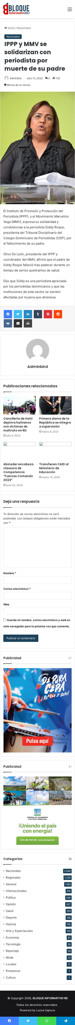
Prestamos (13, 970)
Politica (11, 897)
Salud (9, 910)
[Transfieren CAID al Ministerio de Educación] (55, 451)
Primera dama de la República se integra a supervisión (55, 422)
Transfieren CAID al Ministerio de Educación (54, 468)
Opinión (11, 904)
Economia (12, 937)
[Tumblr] (38, 314)
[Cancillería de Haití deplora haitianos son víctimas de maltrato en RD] (19, 405)
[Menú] (70, 10)
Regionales (13, 877)
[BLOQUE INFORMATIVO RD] (16, 9)
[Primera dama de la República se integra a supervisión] (55, 405)
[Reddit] (58, 314)
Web (6, 604)
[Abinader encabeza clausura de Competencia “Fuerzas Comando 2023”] (19, 451)
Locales (11, 964)
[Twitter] (18, 314)
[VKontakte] (8, 323)
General (11, 884)
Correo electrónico (17, 588)
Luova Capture (45, 1010)
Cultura (11, 977)
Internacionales (16, 890)
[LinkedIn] (28, 314)
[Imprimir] (28, 323)
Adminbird (15, 78)
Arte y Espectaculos (19, 930)
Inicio (10, 28)
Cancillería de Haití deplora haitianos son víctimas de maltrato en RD (17, 424)
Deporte (11, 917)
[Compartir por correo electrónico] (18, 323)
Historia (11, 924)
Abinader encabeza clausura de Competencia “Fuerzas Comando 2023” (18, 472)
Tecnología (13, 944)
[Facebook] (8, 314)
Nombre (9, 573)
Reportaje (12, 950)
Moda (9, 957)
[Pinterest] (48, 314)
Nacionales (24, 28)
